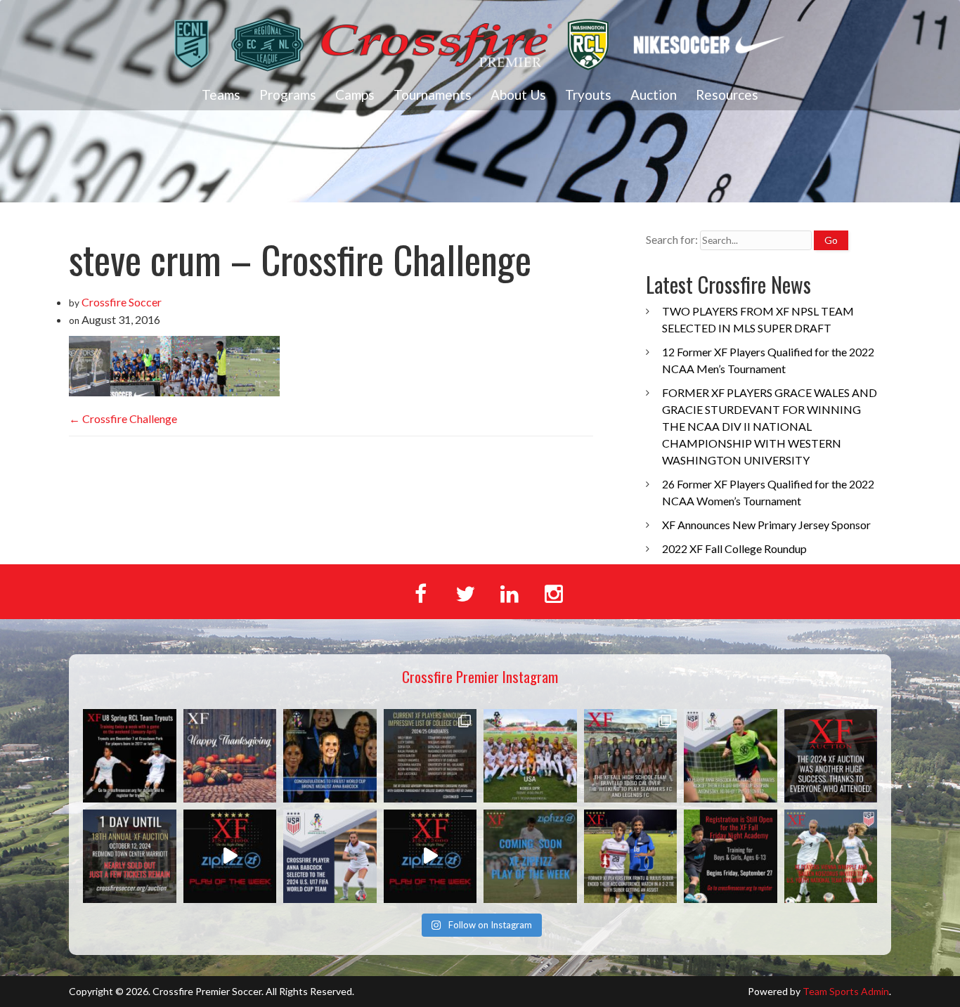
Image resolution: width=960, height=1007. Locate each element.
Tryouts (588, 94)
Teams (221, 94)
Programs (287, 94)
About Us (518, 94)
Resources (727, 94)
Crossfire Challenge (123, 418)
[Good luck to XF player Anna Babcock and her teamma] (530, 756)
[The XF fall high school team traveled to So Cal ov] (630, 756)
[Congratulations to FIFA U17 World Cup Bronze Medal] (330, 756)
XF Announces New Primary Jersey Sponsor (766, 524)
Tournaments (433, 94)
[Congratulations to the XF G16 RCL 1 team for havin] (230, 856)
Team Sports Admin (846, 991)
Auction (653, 94)
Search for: (672, 239)
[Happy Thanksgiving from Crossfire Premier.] (230, 756)
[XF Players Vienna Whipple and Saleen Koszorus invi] (831, 856)
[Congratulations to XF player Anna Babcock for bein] (330, 856)
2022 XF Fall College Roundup (734, 548)
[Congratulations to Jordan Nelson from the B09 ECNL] (430, 856)
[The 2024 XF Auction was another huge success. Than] (831, 756)
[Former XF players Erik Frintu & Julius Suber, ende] (630, 856)
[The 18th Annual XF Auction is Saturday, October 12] (129, 856)
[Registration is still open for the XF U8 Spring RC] (129, 756)
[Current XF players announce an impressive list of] (430, 756)
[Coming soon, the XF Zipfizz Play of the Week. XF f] (530, 856)
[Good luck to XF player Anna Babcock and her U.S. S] (730, 756)
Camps (355, 94)
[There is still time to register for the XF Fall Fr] (730, 856)
